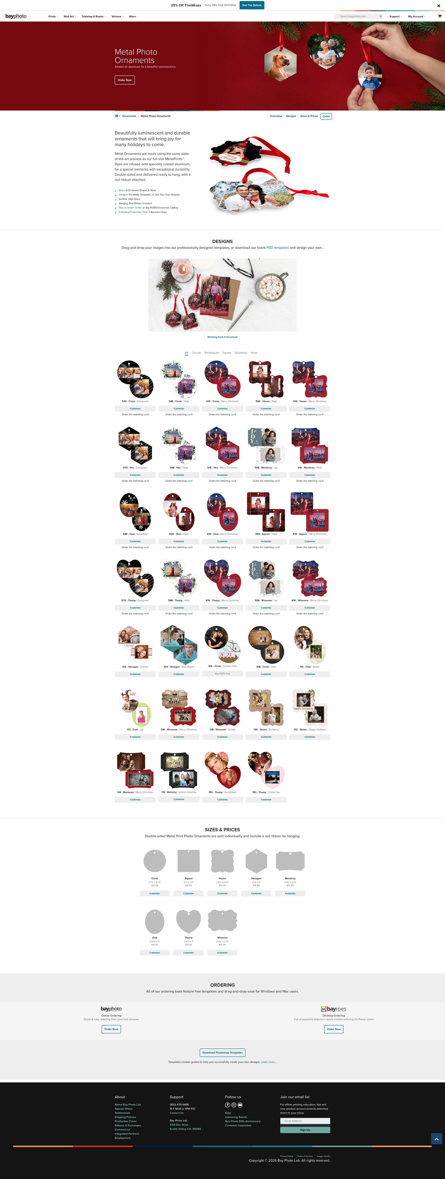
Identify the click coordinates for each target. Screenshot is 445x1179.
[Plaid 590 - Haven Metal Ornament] (266, 379)
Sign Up (305, 1130)
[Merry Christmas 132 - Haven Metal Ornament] (309, 707)
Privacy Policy (286, 1156)
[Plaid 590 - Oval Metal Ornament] (179, 512)
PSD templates (277, 247)
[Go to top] (436, 1138)
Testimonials (122, 1113)
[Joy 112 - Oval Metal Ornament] (135, 707)
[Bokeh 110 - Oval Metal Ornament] (309, 644)
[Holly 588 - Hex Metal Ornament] (179, 445)
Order (326, 116)
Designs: (123, 195)
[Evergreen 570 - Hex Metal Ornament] (135, 445)
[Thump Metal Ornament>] (189, 921)
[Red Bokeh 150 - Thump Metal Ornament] (222, 770)
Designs (291, 116)
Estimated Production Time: (133, 212)
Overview (276, 116)
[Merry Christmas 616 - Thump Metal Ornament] (222, 578)
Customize (135, 408)
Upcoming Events (236, 1117)
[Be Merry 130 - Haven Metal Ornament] (266, 707)
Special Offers (123, 1109)
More (132, 16)
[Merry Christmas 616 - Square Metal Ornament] (309, 512)
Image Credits (323, 1156)
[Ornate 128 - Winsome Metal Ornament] (222, 707)
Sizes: (122, 190)
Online (138, 208)
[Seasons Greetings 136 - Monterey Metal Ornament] (179, 770)
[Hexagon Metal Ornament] (256, 862)
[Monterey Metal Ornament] (290, 862)
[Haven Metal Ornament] (222, 862)
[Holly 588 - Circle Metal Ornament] (179, 379)
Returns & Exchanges (128, 1125)
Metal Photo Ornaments (156, 116)
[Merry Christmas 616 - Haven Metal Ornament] (309, 379)
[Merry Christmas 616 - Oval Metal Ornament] (222, 512)
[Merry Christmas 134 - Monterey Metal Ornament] (135, 770)
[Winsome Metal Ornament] (222, 921)
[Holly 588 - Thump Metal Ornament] (179, 578)
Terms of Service (305, 1156)
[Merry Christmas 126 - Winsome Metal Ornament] (179, 707)
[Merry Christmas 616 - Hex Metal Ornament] (222, 445)
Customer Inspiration (238, 1125)
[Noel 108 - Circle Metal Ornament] (266, 644)
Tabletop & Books (93, 16)
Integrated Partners (127, 1134)
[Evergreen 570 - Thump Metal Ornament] (135, 578)
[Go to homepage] (117, 116)
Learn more (268, 1062)
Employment (122, 1138)
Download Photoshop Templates (223, 1053)
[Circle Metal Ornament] (155, 862)
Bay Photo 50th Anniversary (242, 1121)
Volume (117, 16)
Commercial (122, 1130)
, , (185, 1127)
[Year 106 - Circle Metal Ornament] (222, 644)
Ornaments (129, 116)
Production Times (126, 1121)
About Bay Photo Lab (128, 1105)
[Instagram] (233, 1105)
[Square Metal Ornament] (189, 862)
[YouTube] (240, 1105)
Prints (52, 16)
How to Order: (126, 208)
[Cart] (440, 16)
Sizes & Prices (309, 116)
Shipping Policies (125, 1117)
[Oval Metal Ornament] (155, 921)
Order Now (125, 80)
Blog (228, 1113)
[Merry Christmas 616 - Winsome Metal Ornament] (309, 578)
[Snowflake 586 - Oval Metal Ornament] (135, 512)
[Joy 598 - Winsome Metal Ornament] (266, 578)
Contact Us (177, 1113)
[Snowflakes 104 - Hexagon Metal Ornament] (179, 644)
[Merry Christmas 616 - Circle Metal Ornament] (222, 379)
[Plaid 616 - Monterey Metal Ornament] (309, 445)
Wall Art (69, 16)
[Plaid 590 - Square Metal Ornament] (266, 512)
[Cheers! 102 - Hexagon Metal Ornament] (135, 644)
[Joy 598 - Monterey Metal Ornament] (266, 445)
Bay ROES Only (222, 673)
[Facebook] (227, 1105)
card (146, 414)
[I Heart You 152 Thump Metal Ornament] (266, 770)
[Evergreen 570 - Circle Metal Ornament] (135, 379)
